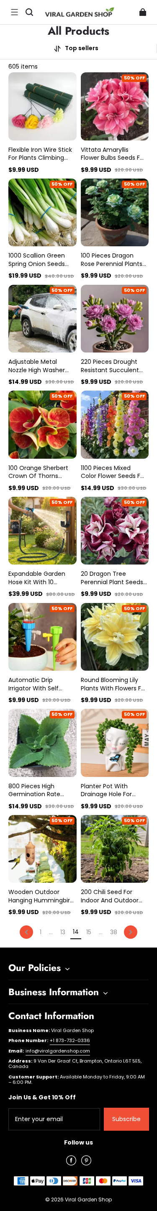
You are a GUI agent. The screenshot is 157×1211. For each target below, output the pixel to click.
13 (62, 932)
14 (76, 932)
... (51, 932)
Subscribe (126, 1119)
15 (88, 932)
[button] (14, 12)
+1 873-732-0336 (70, 1040)
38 (113, 932)
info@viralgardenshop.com (58, 1050)
